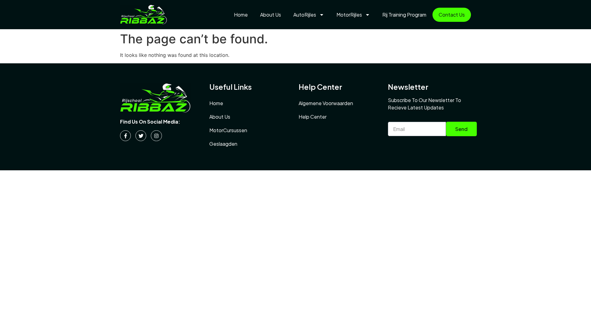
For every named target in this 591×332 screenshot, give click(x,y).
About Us (270, 14)
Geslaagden (223, 143)
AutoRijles (304, 14)
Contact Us (452, 14)
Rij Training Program (404, 14)
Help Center (313, 116)
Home (241, 14)
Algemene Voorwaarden (326, 103)
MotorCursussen (228, 130)
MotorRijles (349, 14)
